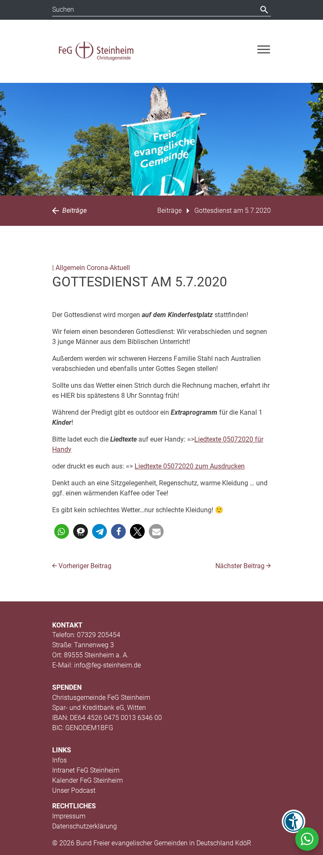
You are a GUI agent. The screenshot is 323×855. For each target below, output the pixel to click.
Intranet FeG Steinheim (85, 770)
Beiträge (74, 210)
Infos (59, 760)
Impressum (68, 816)
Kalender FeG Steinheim (87, 780)
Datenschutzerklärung (84, 826)
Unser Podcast (73, 790)
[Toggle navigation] (263, 49)
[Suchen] (264, 9)
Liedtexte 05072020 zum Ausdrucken (190, 466)
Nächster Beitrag (240, 566)
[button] (61, 531)
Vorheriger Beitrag (84, 566)
